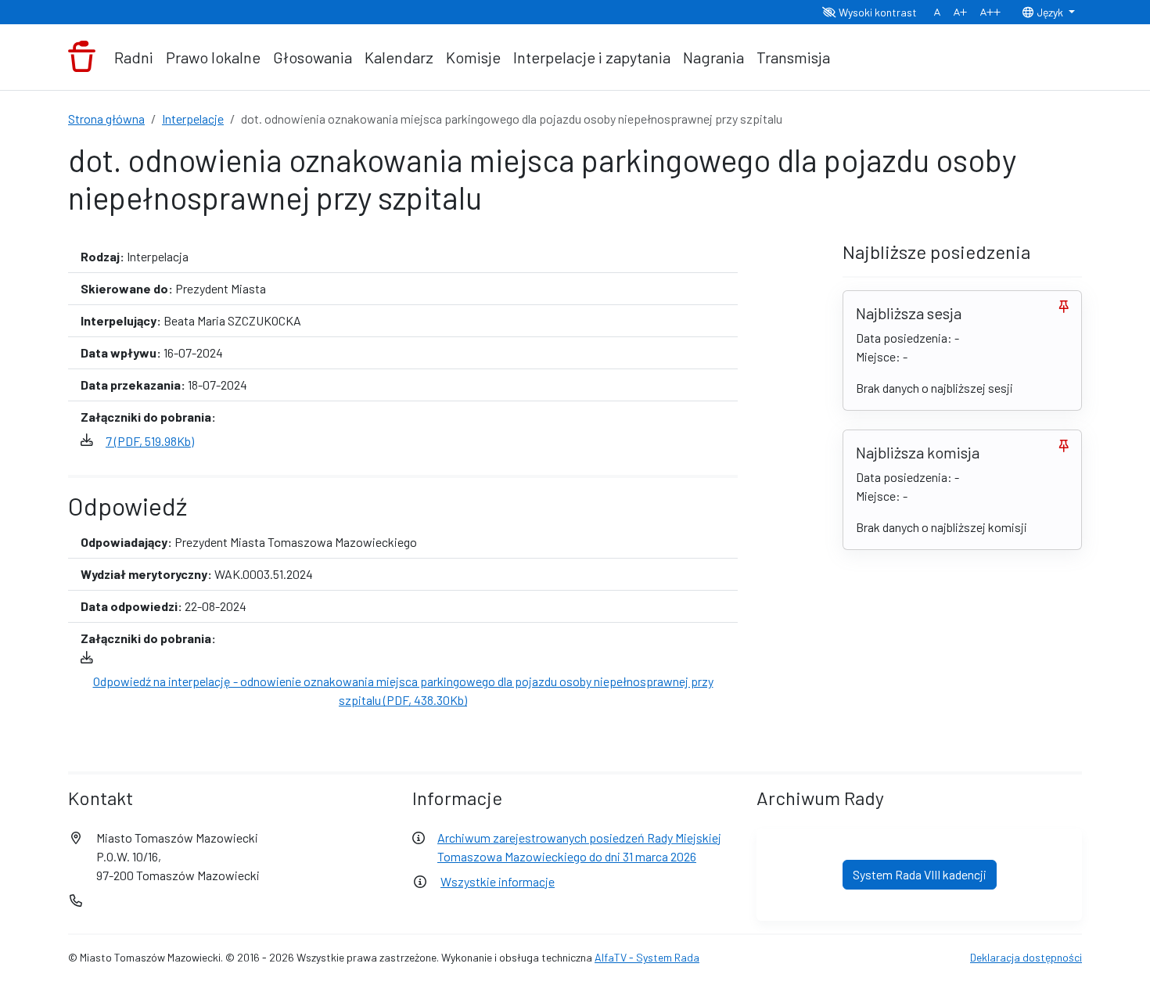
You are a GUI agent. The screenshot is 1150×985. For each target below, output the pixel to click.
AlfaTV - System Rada (647, 957)
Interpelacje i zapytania (591, 57)
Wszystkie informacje (497, 881)
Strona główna (106, 118)
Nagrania (713, 57)
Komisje (473, 57)
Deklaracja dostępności (1026, 957)
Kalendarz (399, 57)
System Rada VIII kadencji (919, 874)
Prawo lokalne (213, 57)
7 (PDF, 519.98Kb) (150, 440)
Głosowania (312, 57)
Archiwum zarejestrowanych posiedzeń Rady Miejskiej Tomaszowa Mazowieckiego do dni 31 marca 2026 (579, 847)
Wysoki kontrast (876, 12)
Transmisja (793, 57)
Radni (133, 57)
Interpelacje (193, 118)
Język (1050, 12)
